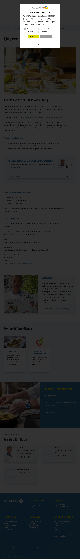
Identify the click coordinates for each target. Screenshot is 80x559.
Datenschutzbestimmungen (40, 41)
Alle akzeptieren (34, 36)
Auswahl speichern (45, 36)
